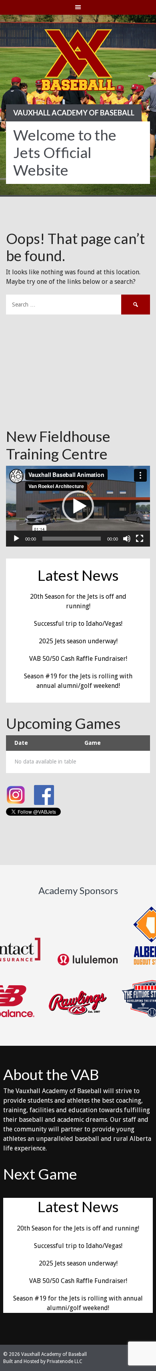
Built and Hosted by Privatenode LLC (42, 1361)
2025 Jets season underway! (78, 641)
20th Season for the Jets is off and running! (78, 1228)
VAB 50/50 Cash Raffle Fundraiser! (78, 658)
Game (92, 743)
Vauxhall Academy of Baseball (73, 112)
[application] (78, 506)
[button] (78, 506)
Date (21, 743)
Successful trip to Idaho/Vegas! (78, 623)
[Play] (16, 539)
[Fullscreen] (140, 539)
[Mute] (127, 539)
